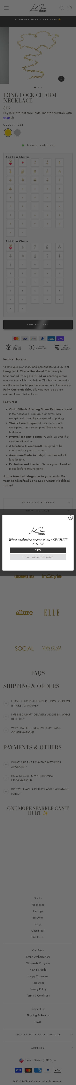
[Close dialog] (71, 518)
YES (38, 550)
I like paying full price (38, 557)
